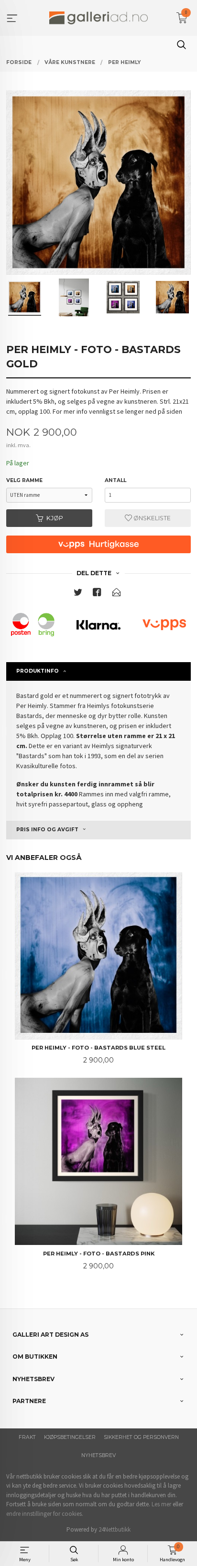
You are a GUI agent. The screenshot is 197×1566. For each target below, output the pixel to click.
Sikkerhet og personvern (141, 1437)
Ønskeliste (151, 518)
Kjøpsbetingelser (70, 1437)
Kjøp (54, 518)
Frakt (27, 1437)
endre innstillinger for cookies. (44, 1514)
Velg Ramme (24, 480)
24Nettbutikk (114, 1529)
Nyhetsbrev (98, 1455)
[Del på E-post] (116, 594)
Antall (115, 480)
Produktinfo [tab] (37, 671)
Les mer (161, 1504)
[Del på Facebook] (97, 594)
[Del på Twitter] (78, 594)
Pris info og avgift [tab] (47, 829)
